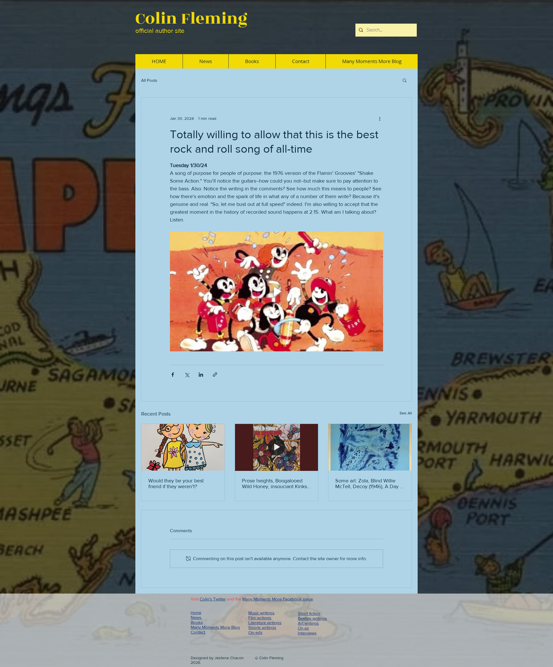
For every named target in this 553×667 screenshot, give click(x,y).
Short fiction (309, 613)
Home (196, 612)
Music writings (261, 612)
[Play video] (276, 291)
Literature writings (264, 622)
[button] (404, 80)
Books (197, 622)
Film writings (259, 617)
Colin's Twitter (213, 598)
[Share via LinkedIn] (201, 374)
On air (303, 628)
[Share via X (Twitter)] (187, 374)
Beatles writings (312, 618)
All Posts (149, 80)
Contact (198, 632)
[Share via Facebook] (172, 374)
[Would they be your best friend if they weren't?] (183, 447)
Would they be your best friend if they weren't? (176, 483)
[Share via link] (215, 374)
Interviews (307, 632)
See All (405, 413)
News (196, 617)
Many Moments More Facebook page (277, 598)
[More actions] (379, 118)
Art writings (308, 623)
